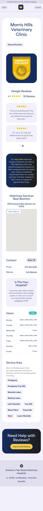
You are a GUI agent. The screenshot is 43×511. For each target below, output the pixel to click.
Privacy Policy (32, 478)
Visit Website (31, 272)
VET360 (34, 2)
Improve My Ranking (21, 446)
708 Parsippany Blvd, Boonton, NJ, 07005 (21, 204)
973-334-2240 (31, 266)
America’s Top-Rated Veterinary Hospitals (21, 471)
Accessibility (21, 481)
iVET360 (11, 478)
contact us (18, 300)
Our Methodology (21, 478)
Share (30, 260)
